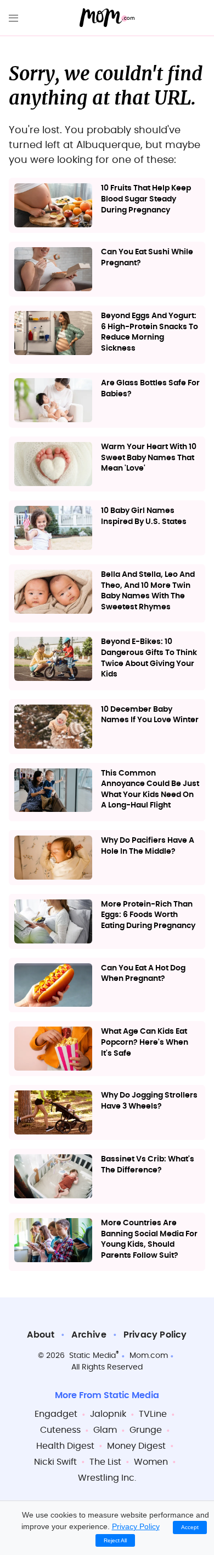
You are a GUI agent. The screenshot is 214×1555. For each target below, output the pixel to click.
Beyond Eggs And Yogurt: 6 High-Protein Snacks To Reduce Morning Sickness (149, 332)
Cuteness (60, 1430)
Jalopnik (108, 1414)
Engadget (56, 1414)
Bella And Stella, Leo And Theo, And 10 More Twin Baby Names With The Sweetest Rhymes (148, 591)
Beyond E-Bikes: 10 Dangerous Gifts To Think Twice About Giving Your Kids (149, 658)
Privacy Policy (155, 1334)
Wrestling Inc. (107, 1478)
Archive (88, 1334)
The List (105, 1462)
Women (151, 1462)
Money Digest (136, 1446)
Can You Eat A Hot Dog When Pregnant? (143, 973)
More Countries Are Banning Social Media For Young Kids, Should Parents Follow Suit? (149, 1239)
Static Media (92, 1356)
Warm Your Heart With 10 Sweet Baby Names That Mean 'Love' (148, 457)
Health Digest (65, 1446)
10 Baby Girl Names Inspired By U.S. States (144, 516)
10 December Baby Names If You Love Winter (150, 715)
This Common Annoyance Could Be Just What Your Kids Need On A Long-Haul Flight (150, 790)
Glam (105, 1430)
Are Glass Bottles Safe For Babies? (150, 388)
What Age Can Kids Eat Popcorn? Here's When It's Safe (144, 1042)
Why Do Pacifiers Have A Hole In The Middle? (147, 846)
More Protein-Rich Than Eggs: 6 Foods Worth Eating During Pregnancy (148, 915)
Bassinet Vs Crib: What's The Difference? (147, 1164)
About (40, 1334)
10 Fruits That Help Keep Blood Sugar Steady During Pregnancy (146, 199)
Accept (190, 1527)
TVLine (153, 1414)
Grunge (145, 1430)
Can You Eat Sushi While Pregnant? (147, 257)
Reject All (115, 1540)
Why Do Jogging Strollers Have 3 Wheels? (149, 1101)
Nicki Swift (55, 1462)
